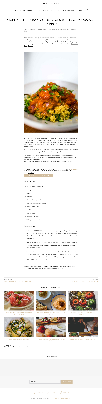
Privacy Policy (56, 398)
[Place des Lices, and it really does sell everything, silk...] (59, 367)
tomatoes (70, 40)
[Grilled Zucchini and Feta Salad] (19, 327)
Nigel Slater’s (41, 37)
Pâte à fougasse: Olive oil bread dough (82, 339)
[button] (72, 169)
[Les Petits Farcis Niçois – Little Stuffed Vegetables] (83, 300)
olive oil (28, 193)
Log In (80, 10)
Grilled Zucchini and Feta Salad (19, 339)
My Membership (68, 10)
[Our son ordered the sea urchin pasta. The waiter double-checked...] (42, 367)
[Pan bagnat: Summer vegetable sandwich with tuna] (51, 327)
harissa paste (36, 216)
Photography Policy (66, 398)
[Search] (84, 10)
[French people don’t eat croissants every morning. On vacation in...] (25, 367)
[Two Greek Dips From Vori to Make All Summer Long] (51, 300)
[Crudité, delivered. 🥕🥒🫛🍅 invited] (8, 367)
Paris (16, 10)
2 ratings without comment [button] (20, 347)
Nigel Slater (31, 173)
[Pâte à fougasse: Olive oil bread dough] (83, 327)
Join (59, 10)
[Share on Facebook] (49, 275)
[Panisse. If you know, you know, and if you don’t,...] (76, 367)
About (53, 10)
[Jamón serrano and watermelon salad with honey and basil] (19, 300)
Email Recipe (45, 175)
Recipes (45, 10)
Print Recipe (31, 175)
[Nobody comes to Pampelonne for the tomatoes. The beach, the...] (93, 367)
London (37, 10)
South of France (26, 10)
